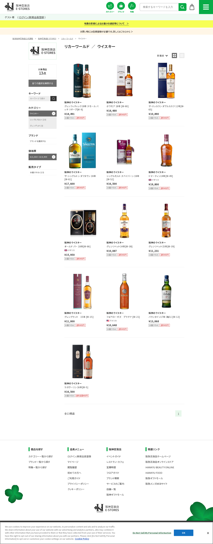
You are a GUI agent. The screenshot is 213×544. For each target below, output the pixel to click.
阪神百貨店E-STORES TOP (17, 7)
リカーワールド (67, 38)
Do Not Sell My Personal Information (152, 532)
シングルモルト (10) (38, 119)
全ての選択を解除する (42, 83)
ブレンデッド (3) (36, 125)
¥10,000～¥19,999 (38, 157)
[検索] (182, 7)
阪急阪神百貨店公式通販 (22, 38)
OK (183, 532)
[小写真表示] (181, 55)
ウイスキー (34, 113)
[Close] (208, 533)
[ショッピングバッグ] (192, 7)
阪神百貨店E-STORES (47, 38)
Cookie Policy (82, 538)
